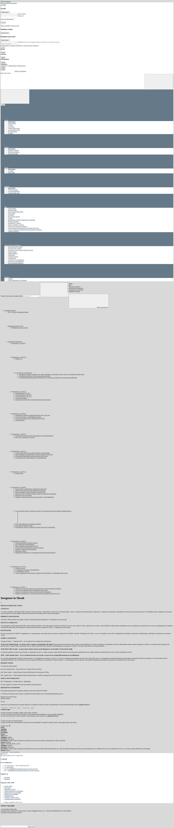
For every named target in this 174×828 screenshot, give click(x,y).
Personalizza (4, 708)
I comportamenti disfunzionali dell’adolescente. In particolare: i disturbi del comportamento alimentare (48, 377)
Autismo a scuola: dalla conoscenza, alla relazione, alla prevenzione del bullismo (38, 588)
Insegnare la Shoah (20, 551)
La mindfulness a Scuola (22, 571)
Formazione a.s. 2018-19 (76, 290)
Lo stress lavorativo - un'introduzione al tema (28, 417)
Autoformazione (20, 420)
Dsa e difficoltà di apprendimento (24, 544)
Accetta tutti (28, 708)
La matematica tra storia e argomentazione (27, 570)
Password (20, 16)
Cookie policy (8, 786)
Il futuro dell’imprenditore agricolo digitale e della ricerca (31, 456)
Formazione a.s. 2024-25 (19, 391)
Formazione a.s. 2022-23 (19, 434)
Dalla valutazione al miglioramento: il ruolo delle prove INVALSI (34, 454)
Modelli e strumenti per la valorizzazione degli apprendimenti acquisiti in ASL (37, 593)
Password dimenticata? (7, 19)
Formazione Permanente (76, 288)
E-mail (20, 42)
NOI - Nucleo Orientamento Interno (18, 312)
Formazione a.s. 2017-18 (19, 566)
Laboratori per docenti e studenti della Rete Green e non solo (32, 415)
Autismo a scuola (20, 568)
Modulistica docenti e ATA (16, 326)
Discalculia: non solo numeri (23, 495)
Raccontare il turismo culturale (24, 525)
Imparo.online (19, 473)
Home (70, 283)
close (2, 104)
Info (70, 285)
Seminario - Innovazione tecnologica (25, 549)
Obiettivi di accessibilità (11, 794)
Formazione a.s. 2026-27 (19, 343)
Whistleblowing (8, 796)
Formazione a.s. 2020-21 (19, 471)
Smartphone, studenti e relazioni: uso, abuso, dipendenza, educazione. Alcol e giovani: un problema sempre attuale (51, 374)
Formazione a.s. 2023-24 (19, 413)
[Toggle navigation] (15, 96)
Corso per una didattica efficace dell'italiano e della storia (31, 590)
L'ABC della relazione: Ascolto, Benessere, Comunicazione (32, 453)
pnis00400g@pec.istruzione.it (23, 770)
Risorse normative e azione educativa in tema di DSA (30, 492)
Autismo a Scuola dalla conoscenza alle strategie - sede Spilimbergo (34, 497)
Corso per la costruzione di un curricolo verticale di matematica (33, 592)
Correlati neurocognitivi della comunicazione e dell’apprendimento (34, 435)
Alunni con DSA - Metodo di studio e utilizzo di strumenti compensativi (35, 494)
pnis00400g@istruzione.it (23, 769)
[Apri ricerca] (159, 81)
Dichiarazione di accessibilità (12, 792)
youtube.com (5, 726)
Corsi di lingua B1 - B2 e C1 (23, 396)
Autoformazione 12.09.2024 (23, 395)
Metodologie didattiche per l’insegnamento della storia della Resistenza (35, 552)
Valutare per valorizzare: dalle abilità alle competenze (30, 490)
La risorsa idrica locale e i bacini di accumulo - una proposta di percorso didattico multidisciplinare (43, 511)
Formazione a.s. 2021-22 (19, 451)
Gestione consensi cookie (11, 797)
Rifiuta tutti (15, 708)
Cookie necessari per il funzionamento (12, 721)
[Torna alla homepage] (87, 71)
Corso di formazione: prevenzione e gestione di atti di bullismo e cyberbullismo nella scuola (41, 573)
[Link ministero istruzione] (9, 3)
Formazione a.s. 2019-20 (19, 487)
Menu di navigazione (102, 307)
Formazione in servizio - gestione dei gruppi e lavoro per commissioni (35, 527)
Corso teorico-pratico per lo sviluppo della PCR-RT (30, 418)
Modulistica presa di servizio (20, 327)
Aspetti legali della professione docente (26, 543)
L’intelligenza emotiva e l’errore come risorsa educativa (34, 376)
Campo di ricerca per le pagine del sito (12, 296)
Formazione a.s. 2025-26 (19, 357)
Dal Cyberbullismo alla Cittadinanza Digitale (28, 524)
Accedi (3, 5)
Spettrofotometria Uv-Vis (22, 393)
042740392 (10, 767)
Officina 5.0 (18, 359)
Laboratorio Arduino (21, 398)
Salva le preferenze (15, 752)
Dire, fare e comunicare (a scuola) (25, 437)
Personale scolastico (74, 286)
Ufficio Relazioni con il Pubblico (13, 791)
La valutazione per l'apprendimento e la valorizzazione (30, 458)
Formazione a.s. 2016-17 (19, 587)
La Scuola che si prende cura (23, 373)
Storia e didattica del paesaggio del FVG (26, 546)
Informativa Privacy (10, 789)
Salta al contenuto (6, 1)
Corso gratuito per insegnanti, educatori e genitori (29, 548)
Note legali (7, 788)
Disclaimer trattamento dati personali (11, 812)
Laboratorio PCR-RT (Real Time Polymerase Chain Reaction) (33, 399)
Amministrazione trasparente (12, 799)
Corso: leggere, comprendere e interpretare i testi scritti (30, 489)
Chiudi (3, 52)
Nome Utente (22, 14)
